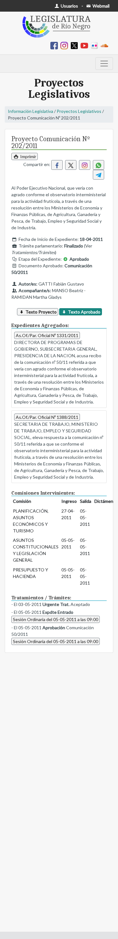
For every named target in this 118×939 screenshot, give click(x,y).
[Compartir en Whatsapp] (98, 165)
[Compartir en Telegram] (98, 175)
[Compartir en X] (70, 165)
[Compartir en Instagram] (84, 165)
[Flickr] (96, 45)
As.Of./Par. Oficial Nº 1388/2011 (47, 417)
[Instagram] (65, 45)
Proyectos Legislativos (79, 111)
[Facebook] (55, 45)
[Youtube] (86, 45)
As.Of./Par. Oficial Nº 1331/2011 (47, 335)
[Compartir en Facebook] (57, 165)
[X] (75, 45)
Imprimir (27, 156)
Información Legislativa (30, 111)
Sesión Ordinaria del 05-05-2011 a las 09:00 (55, 619)
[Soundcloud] (106, 45)
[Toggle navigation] (104, 63)
